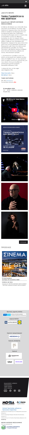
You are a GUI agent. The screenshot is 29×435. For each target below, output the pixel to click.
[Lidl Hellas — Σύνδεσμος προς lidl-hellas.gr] (17, 321)
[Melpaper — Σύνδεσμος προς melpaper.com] (24, 321)
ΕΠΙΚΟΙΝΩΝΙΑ (8, 384)
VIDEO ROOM (8, 386)
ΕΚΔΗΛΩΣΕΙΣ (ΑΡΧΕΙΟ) (10, 383)
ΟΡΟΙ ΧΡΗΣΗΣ (8, 388)
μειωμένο (9, 80)
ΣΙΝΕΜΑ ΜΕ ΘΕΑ (7, 282)
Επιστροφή (23, 242)
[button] (3, 427)
